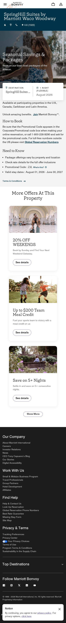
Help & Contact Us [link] (12, 503)
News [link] (5, 453)
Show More (33, 414)
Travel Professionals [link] (13, 480)
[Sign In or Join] (60, 4)
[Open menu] (5, 4)
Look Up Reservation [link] (13, 507)
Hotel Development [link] (12, 486)
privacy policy (44, 613)
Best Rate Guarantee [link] (13, 513)
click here (26, 616)
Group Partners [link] (10, 483)
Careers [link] (7, 446)
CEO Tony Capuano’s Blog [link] (16, 456)
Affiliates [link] (7, 490)
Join (35, 114)
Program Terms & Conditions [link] (17, 548)
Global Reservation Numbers (41, 142)
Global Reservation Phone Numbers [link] (21, 510)
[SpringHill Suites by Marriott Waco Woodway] (5, 25)
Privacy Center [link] (10, 538)
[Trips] (53, 4)
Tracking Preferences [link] (13, 534)
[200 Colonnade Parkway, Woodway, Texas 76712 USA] (11, 25)
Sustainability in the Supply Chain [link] (19, 551)
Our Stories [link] (8, 459)
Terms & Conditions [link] (12, 181)
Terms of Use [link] (9, 544)
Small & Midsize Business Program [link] (20, 476)
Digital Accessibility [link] (12, 463)
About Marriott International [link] (16, 442)
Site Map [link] (7, 520)
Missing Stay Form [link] (12, 517)
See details (22, 262)
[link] (16, 541)
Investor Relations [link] (12, 449)
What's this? (38, 167)
